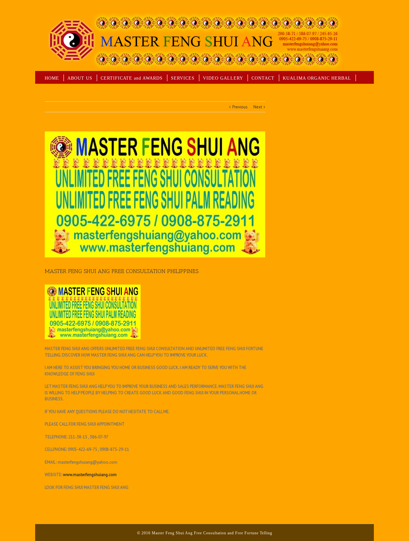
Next (257, 107)
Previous (240, 107)
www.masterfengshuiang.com (90, 474)
